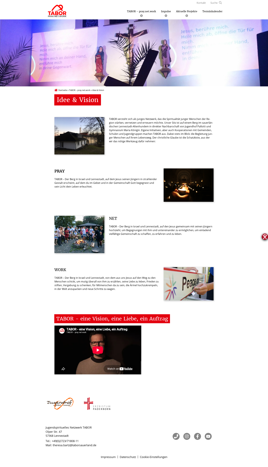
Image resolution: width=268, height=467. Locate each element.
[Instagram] (186, 436)
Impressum (108, 457)
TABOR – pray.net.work (79, 90)
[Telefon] (176, 436)
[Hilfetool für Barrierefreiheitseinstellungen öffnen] (265, 237)
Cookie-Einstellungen (153, 457)
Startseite (62, 90)
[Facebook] (197, 436)
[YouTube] (208, 436)
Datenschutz (128, 457)
